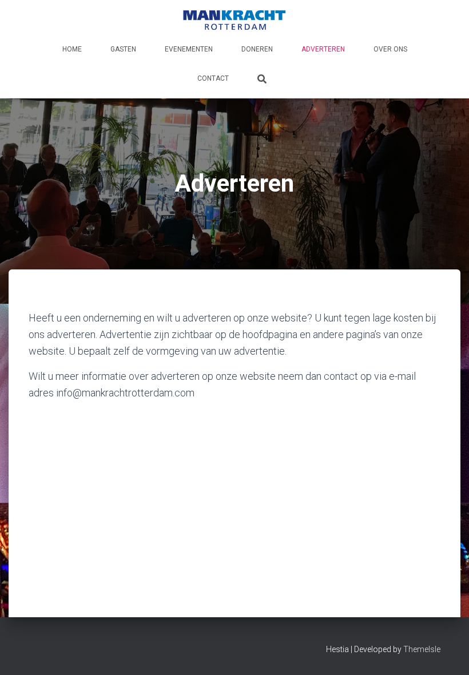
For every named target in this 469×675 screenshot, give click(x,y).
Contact (213, 78)
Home (72, 49)
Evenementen (189, 49)
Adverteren (323, 49)
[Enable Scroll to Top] (446, 652)
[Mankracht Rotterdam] (234, 20)
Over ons (390, 49)
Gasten (123, 49)
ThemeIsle (421, 649)
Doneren (257, 49)
